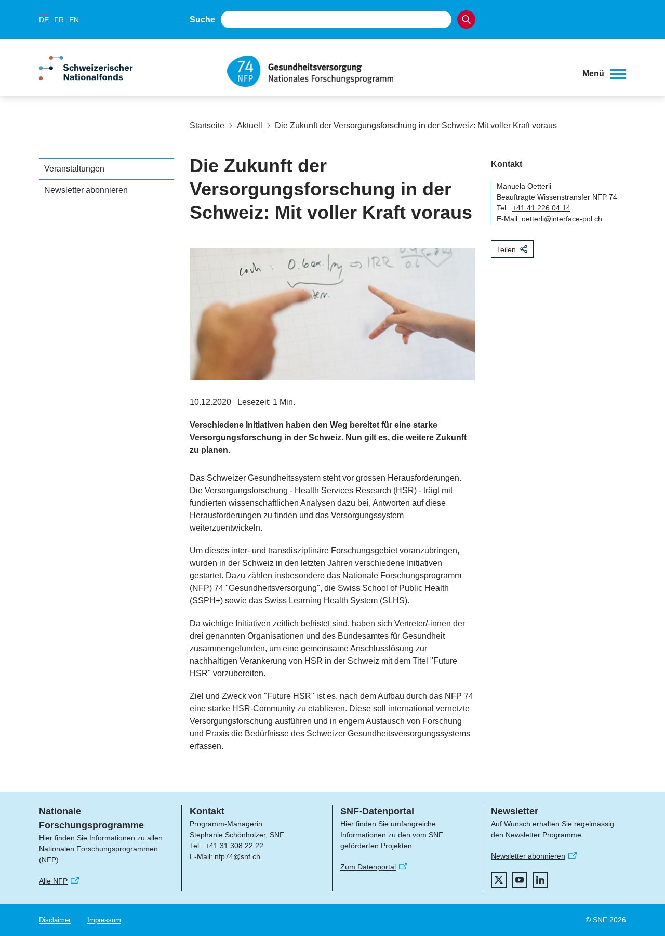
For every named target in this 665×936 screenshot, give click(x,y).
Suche (202, 19)
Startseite (207, 125)
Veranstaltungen (74, 168)
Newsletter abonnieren (86, 190)
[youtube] (519, 880)
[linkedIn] (540, 880)
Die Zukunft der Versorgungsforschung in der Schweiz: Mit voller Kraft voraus (416, 125)
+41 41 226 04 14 (541, 208)
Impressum (104, 920)
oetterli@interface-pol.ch (562, 219)
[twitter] (499, 880)
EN (74, 20)
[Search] (466, 19)
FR (59, 20)
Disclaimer (55, 920)
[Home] (397, 71)
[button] (604, 74)
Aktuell (249, 125)
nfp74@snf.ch (237, 856)
